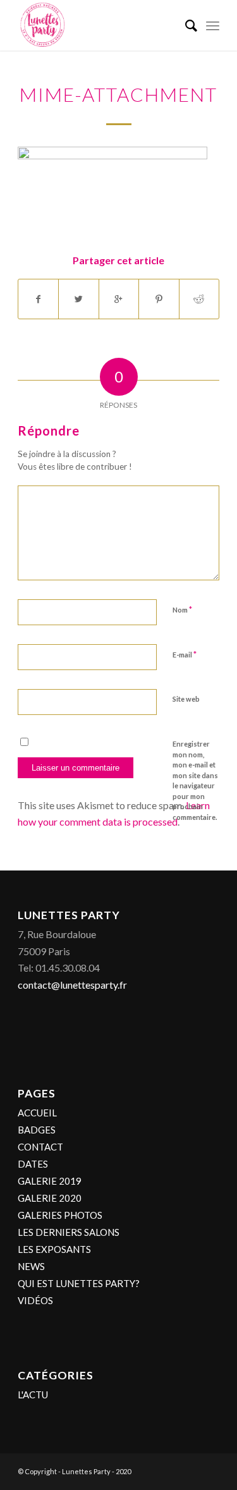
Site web (186, 699)
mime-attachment (118, 94)
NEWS (31, 1266)
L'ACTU (33, 1394)
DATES (33, 1163)
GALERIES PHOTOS (60, 1215)
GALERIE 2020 (50, 1198)
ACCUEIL (37, 1112)
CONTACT (40, 1146)
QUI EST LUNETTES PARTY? (79, 1283)
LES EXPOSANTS (54, 1249)
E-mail (185, 654)
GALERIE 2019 (50, 1181)
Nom (182, 609)
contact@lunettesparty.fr (72, 985)
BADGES (37, 1129)
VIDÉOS (35, 1300)
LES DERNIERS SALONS (68, 1232)
